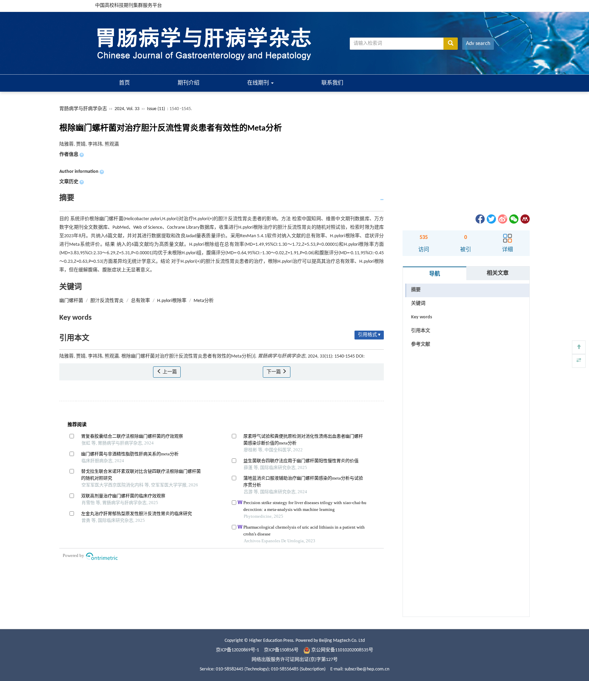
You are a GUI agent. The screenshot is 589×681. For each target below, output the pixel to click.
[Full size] (579, 361)
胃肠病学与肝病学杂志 (83, 108)
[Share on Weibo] (502, 219)
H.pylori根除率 (171, 300)
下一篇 (274, 372)
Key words (421, 317)
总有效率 (140, 300)
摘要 (416, 289)
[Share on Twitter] (491, 219)
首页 (124, 83)
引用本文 (420, 330)
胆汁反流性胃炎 (107, 300)
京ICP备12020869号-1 (237, 650)
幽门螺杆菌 (71, 300)
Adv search (478, 43)
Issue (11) (156, 108)
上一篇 (169, 372)
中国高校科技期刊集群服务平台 (128, 5)
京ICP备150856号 (281, 650)
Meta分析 (204, 300)
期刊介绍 (188, 83)
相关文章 (498, 273)
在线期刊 (258, 83)
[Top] (579, 347)
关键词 (418, 303)
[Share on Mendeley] (524, 219)
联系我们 (332, 83)
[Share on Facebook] (479, 219)
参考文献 (420, 344)
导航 (434, 274)
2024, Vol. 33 (127, 108)
